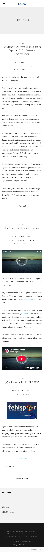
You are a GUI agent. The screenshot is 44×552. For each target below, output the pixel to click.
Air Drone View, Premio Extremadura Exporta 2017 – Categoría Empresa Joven (22, 50)
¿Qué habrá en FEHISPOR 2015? (22, 382)
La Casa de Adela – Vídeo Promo (22, 228)
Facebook (6, 492)
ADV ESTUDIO (18, 66)
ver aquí (24, 314)
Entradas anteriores (22, 478)
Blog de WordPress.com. (22, 545)
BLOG (21, 43)
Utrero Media (27, 299)
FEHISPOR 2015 (22, 459)
